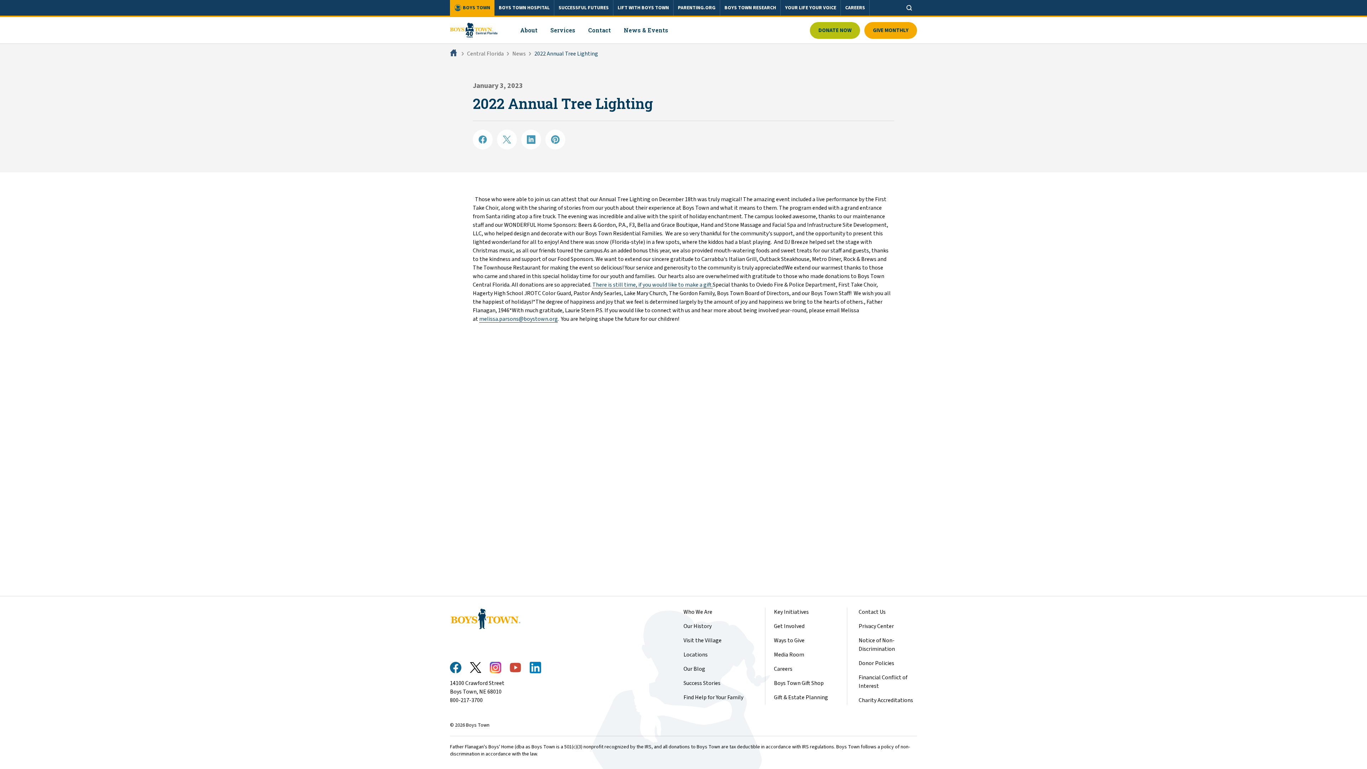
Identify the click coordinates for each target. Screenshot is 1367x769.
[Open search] (909, 8)
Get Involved (789, 626)
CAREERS (855, 7)
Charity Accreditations (886, 700)
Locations (696, 655)
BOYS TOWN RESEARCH (750, 7)
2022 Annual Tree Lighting (566, 54)
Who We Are (698, 612)
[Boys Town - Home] (473, 30)
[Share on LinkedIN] (531, 140)
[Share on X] (507, 140)
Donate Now (835, 30)
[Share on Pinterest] (555, 140)
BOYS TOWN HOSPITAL (524, 7)
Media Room (789, 655)
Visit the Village (703, 640)
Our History (698, 626)
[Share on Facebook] (483, 140)
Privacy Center (876, 626)
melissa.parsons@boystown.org (518, 319)
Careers (783, 669)
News (519, 54)
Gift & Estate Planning (801, 697)
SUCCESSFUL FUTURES (584, 7)
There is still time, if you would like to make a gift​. (652, 285)
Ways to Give (789, 640)
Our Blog (694, 669)
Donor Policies (876, 663)
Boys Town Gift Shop (799, 683)
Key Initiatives (791, 612)
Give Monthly (890, 30)
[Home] (454, 54)
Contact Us (872, 612)
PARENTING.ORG (697, 7)
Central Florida (485, 54)
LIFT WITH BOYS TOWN (643, 7)
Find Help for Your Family (713, 697)
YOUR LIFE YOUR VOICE (810, 7)
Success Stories (702, 683)
